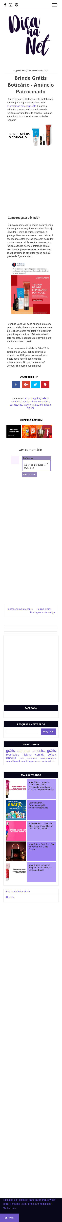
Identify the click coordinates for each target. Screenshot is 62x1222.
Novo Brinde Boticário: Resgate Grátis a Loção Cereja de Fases (39, 867)
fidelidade (51, 761)
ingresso (33, 761)
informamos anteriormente (21, 106)
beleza (45, 398)
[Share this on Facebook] (16, 384)
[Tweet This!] (35, 384)
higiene (30, 407)
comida (39, 754)
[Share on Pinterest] (45, 384)
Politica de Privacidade (18, 891)
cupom (27, 404)
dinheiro (11, 758)
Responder (29, 474)
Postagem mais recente (20, 609)
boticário (16, 401)
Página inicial (44, 609)
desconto (23, 761)
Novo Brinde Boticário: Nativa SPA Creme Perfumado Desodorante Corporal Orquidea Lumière (41, 786)
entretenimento (48, 758)
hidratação (45, 404)
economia (42, 761)
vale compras (28, 758)
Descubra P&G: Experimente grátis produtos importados (38, 805)
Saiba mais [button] (9, 1208)
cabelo (33, 401)
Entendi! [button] (9, 1217)
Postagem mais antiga (42, 612)
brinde (25, 401)
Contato (10, 897)
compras (23, 751)
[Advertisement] (31, 181)
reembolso (12, 754)
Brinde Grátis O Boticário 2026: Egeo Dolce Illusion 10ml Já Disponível (40, 826)
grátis (35, 404)
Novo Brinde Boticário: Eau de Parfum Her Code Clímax (41, 846)
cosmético (43, 401)
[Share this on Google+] (26, 384)
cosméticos (16, 404)
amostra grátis (32, 398)
